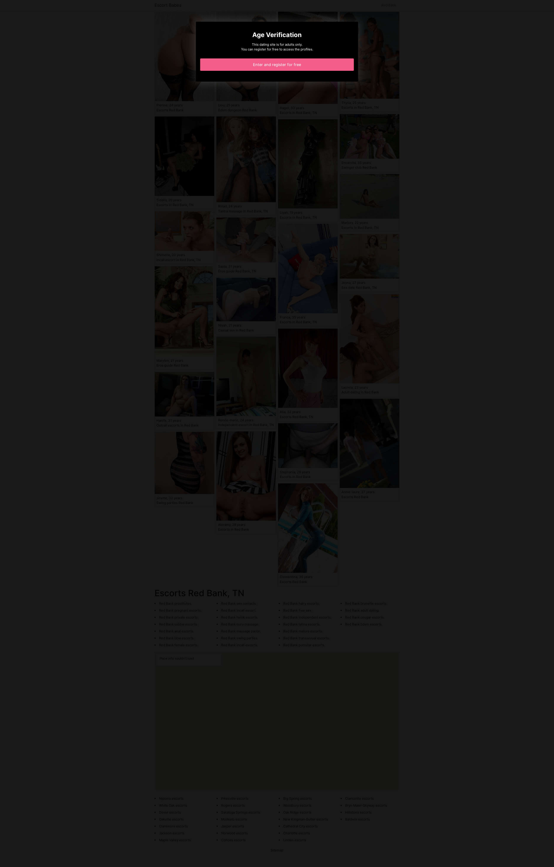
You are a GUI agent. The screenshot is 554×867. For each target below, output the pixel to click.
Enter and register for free (277, 64)
